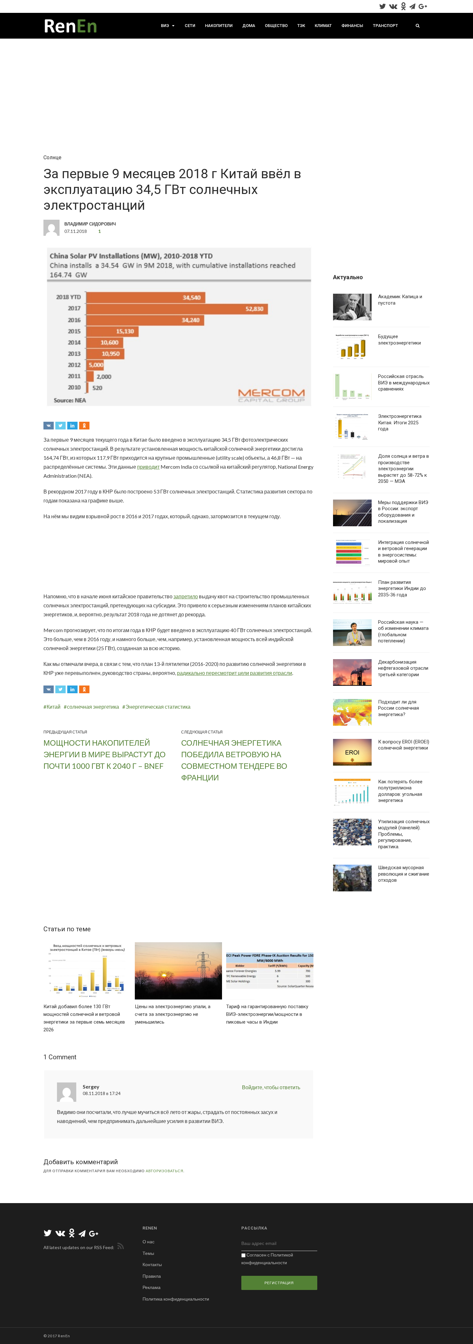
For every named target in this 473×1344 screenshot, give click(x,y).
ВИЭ (165, 25)
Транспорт (385, 25)
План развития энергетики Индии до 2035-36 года (402, 588)
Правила (152, 1276)
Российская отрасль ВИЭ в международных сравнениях (404, 382)
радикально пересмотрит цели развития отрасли (234, 673)
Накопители (219, 25)
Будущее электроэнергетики (399, 340)
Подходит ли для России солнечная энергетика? (398, 708)
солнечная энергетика (93, 707)
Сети (190, 25)
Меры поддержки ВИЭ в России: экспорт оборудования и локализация (403, 512)
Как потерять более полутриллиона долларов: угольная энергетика (400, 791)
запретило (185, 596)
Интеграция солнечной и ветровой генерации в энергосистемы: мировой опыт (403, 551)
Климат (323, 25)
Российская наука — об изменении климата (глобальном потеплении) (403, 631)
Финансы (352, 25)
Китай (53, 707)
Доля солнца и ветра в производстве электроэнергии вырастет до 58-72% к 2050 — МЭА (403, 468)
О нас (148, 1241)
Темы (148, 1253)
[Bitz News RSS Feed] (119, 1247)
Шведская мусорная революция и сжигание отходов (403, 874)
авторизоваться (164, 1171)
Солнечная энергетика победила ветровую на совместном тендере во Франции (234, 760)
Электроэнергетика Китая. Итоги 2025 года (400, 422)
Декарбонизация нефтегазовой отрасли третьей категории (403, 668)
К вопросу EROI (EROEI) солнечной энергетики (403, 745)
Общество (276, 25)
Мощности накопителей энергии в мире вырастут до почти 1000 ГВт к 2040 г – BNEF (104, 754)
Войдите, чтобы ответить (271, 1087)
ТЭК (301, 25)
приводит (148, 467)
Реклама (152, 1287)
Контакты (152, 1264)
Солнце (52, 157)
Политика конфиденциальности (176, 1299)
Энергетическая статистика (157, 707)
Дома (248, 25)
